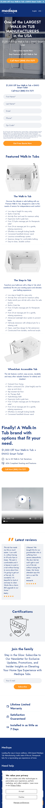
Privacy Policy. (15, 785)
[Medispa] (9, 11)
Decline (21, 797)
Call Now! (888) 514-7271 (22, 60)
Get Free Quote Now (22, 143)
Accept (21, 791)
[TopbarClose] (43, 1)
